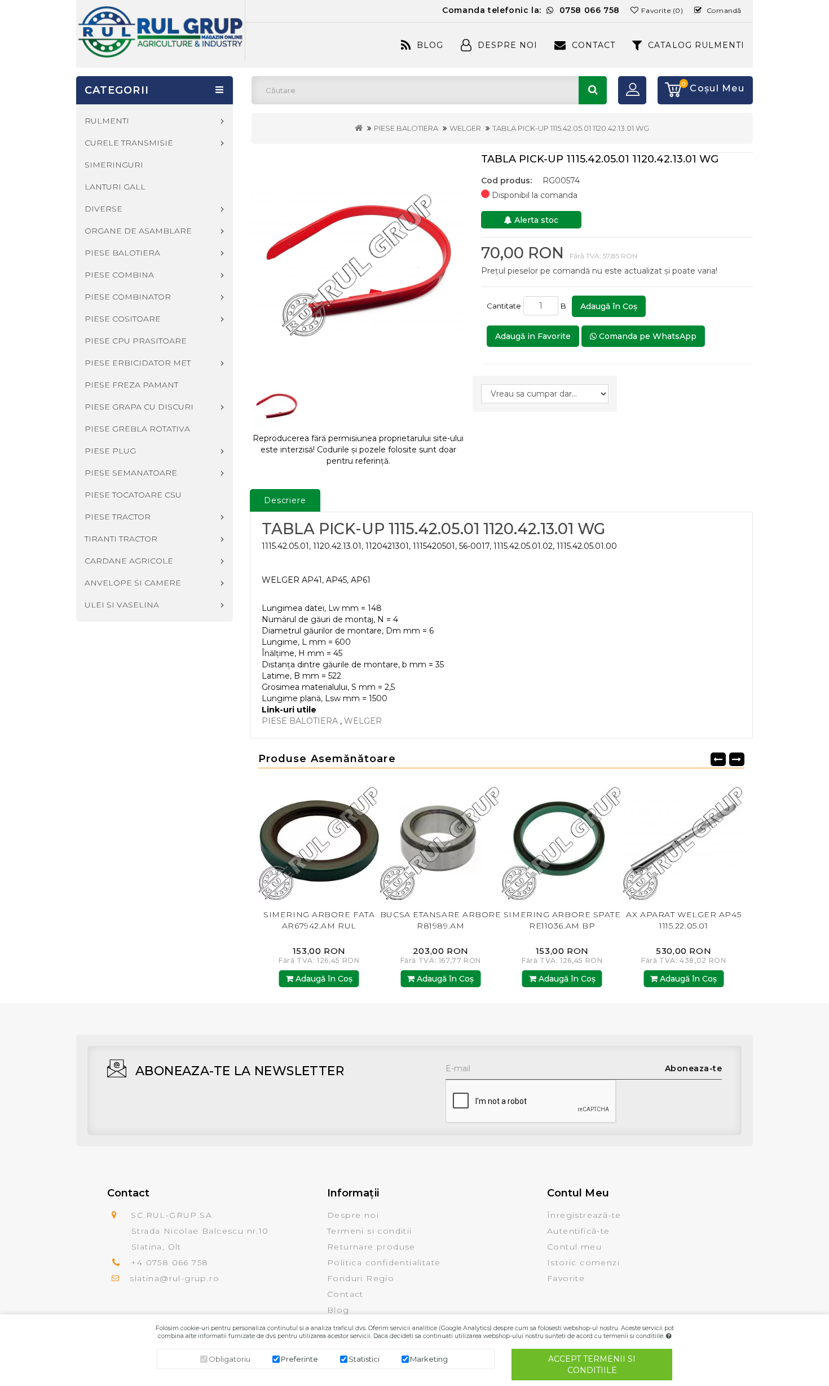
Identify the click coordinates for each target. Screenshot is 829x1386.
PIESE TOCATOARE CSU (133, 495)
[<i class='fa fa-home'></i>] (359, 128)
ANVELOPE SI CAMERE (133, 583)
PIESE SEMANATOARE (131, 473)
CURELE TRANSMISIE (129, 143)
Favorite (566, 1278)
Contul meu (574, 1247)
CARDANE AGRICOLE (129, 561)
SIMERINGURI (114, 165)
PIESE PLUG (110, 451)
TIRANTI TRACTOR (121, 539)
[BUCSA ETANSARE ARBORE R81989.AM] (370, 841)
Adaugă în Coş (608, 306)
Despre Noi (507, 45)
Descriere (285, 500)
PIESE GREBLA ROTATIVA (137, 429)
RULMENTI (107, 121)
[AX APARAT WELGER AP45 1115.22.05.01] (613, 841)
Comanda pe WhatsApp (646, 336)
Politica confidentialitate (383, 1262)
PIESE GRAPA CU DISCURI (139, 407)
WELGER (465, 128)
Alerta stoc (535, 220)
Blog (430, 45)
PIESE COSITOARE (123, 319)
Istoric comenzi (583, 1262)
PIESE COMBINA (119, 275)
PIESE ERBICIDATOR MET (138, 363)
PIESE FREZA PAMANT (131, 385)
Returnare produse (371, 1247)
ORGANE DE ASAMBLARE (138, 231)
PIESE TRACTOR (118, 517)
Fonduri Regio (360, 1278)
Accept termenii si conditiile (592, 1364)
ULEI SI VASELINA (122, 605)
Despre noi (353, 1215)
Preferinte (299, 1358)
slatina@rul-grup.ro (174, 1278)
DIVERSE (103, 209)
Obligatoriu (229, 1358)
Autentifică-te (578, 1231)
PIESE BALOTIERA (406, 128)
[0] (669, 90)
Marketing (429, 1358)
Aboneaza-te (693, 1068)
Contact (593, 45)
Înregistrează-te (584, 1215)
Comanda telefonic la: (531, 10)
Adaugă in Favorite (533, 336)
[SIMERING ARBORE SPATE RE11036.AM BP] (492, 841)
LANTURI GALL (115, 187)
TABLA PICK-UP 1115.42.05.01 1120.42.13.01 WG (570, 128)
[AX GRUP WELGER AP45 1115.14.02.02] (735, 841)
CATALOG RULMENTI (696, 45)
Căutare (593, 90)
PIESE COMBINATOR (128, 297)
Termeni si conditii (369, 1231)
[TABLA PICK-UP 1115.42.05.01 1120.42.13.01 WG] (358, 262)
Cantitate (504, 305)
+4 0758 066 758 (169, 1262)
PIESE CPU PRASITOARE (136, 341)
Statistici (364, 1358)
